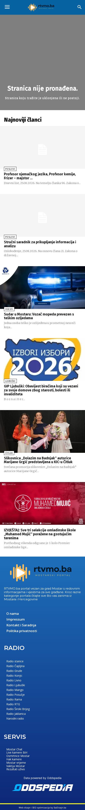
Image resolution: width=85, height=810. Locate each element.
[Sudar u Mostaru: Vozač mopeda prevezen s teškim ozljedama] (42, 287)
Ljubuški (10, 381)
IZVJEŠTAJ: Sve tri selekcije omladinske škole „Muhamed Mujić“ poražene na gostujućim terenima (40, 534)
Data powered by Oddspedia (42, 778)
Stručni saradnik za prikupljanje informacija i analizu (40, 244)
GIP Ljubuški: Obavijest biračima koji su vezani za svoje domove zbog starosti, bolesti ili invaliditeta (41, 390)
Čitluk (9, 453)
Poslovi (10, 169)
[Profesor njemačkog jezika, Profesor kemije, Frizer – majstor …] (42, 147)
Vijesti (9, 309)
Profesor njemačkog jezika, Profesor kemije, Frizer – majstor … (40, 176)
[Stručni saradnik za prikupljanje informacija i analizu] (42, 215)
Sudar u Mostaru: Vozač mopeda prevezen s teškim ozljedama (39, 316)
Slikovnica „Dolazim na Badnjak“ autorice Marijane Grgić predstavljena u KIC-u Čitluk (38, 460)
